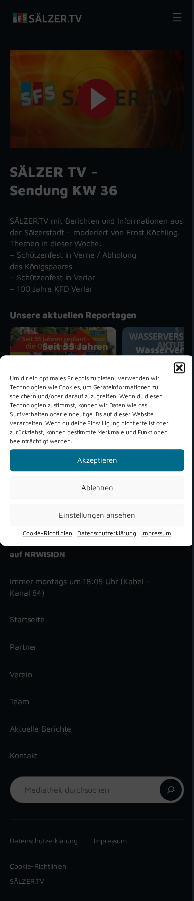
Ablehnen (97, 487)
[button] (179, 368)
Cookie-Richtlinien (47, 533)
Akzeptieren (97, 460)
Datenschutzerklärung (106, 533)
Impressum (156, 533)
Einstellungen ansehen (97, 515)
